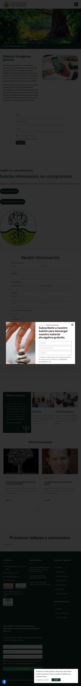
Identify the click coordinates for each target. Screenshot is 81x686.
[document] (40, 343)
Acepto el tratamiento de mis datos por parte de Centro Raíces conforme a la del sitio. (54, 359)
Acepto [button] (56, 680)
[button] (72, 324)
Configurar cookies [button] (42, 680)
